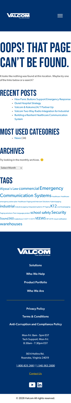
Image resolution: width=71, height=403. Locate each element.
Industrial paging (21, 207)
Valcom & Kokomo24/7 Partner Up (34, 107)
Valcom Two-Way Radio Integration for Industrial (42, 111)
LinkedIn (39, 384)
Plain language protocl (21, 213)
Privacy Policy (35, 309)
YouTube (32, 384)
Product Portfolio (35, 282)
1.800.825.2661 (25, 366)
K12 (53, 206)
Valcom (18, 15)
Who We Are (35, 291)
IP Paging (46, 207)
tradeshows (18, 219)
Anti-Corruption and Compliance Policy (35, 324)
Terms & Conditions (35, 316)
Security (58, 213)
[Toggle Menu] (60, 15)
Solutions (35, 265)
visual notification (60, 219)
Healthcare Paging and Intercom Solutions (34, 202)
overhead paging (63, 207)
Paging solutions (6, 213)
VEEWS (40, 218)
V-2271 (26, 219)
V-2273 (32, 219)
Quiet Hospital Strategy (28, 103)
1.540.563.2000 (45, 366)
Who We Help (35, 274)
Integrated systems (35, 207)
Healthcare (56, 197)
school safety (40, 213)
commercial (29, 189)
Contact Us (35, 373)
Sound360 (7, 218)
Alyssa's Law (9, 189)
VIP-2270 (49, 219)
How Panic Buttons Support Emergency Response (43, 99)
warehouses (11, 224)
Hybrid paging (55, 202)
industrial (7, 206)
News (18, 138)
